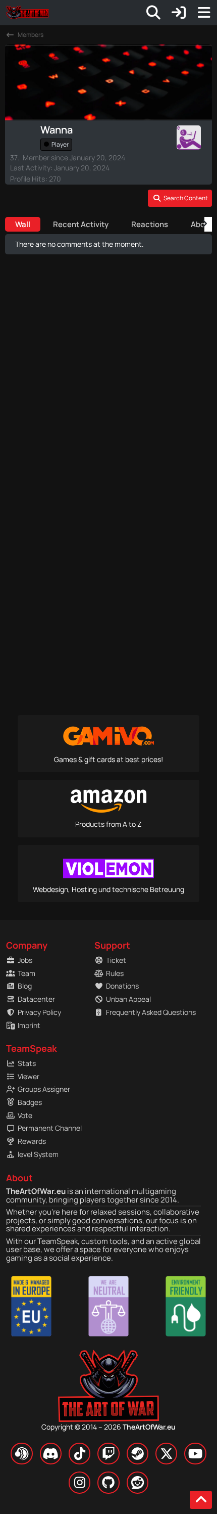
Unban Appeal (128, 999)
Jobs (25, 960)
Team (26, 973)
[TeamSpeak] (21, 1453)
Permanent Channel (50, 1128)
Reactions (149, 224)
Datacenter (36, 999)
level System (38, 1154)
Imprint (29, 1025)
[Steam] (137, 1453)
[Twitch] (108, 1453)
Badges (30, 1102)
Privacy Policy (39, 1012)
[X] (166, 1453)
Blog (25, 986)
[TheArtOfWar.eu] (27, 13)
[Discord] (51, 1453)
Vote (25, 1115)
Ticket (116, 960)
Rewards (32, 1141)
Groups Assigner (44, 1089)
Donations (122, 986)
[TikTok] (79, 1453)
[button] (180, 198)
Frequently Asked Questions (144, 1012)
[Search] (153, 13)
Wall (22, 224)
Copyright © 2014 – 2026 (108, 1427)
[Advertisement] (108, 420)
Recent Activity (80, 224)
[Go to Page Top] (201, 1500)
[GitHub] (108, 1482)
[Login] (179, 12)
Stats (27, 1063)
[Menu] (204, 13)
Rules (115, 973)
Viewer (28, 1076)
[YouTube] (195, 1453)
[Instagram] (79, 1482)
